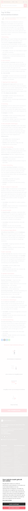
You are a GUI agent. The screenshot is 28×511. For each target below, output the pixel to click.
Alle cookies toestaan (14, 508)
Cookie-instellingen (14, 504)
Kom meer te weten (7, 500)
